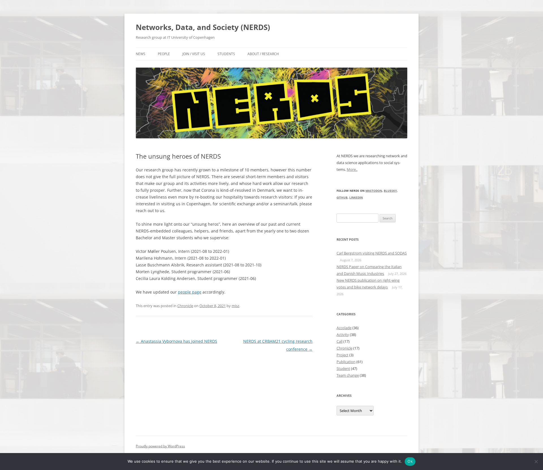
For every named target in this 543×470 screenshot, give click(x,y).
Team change (348, 375)
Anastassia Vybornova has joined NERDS (176, 341)
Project (342, 354)
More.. (352, 169)
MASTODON (373, 191)
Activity (343, 334)
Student (343, 368)
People (164, 53)
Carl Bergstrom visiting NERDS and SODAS (372, 253)
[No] (536, 461)
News (140, 53)
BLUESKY (390, 191)
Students (226, 53)
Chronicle (185, 305)
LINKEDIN (356, 197)
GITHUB (342, 197)
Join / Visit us (193, 53)
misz (235, 305)
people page (189, 292)
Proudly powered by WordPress (160, 446)
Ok (410, 461)
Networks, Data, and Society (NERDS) (203, 27)
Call (339, 341)
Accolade (344, 327)
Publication (346, 361)
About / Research (263, 53)
